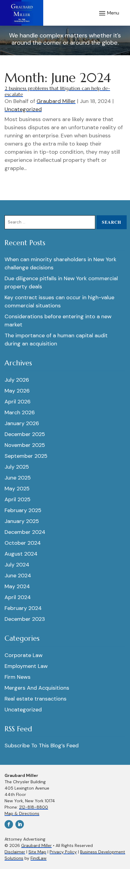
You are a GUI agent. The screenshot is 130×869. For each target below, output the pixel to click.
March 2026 (20, 412)
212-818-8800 (33, 807)
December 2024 (25, 532)
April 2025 (18, 499)
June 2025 (18, 477)
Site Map (37, 852)
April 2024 (18, 597)
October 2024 (23, 543)
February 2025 (23, 510)
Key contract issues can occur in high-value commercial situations (59, 301)
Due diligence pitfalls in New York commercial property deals (61, 282)
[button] (108, 13)
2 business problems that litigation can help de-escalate (57, 91)
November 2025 (25, 445)
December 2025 (25, 434)
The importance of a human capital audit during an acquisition (56, 339)
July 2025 (17, 466)
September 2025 (26, 456)
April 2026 (18, 401)
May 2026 (17, 390)
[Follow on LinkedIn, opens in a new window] (19, 824)
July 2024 (17, 564)
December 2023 (25, 619)
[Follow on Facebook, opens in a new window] (9, 824)
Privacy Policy (63, 852)
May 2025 (17, 488)
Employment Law (26, 666)
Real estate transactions (36, 698)
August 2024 (21, 553)
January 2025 (22, 521)
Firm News (18, 677)
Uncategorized (23, 109)
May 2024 (17, 586)
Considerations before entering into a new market (58, 320)
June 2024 (18, 575)
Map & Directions (22, 813)
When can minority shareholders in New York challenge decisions (60, 263)
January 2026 (22, 423)
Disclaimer (15, 852)
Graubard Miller (56, 101)
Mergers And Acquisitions (37, 687)
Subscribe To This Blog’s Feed (42, 745)
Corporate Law (24, 655)
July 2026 (17, 379)
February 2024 (23, 608)
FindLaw (39, 858)
